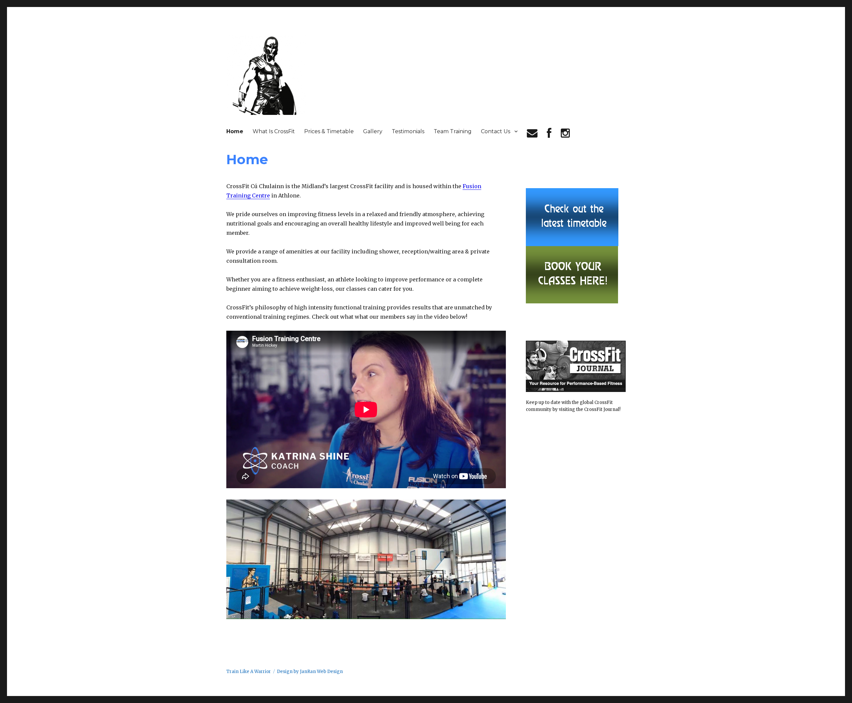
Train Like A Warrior (248, 671)
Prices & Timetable (329, 131)
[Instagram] (565, 133)
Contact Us (495, 131)
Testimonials (408, 131)
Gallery (372, 131)
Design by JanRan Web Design (310, 671)
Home (234, 131)
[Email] (532, 133)
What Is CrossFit (274, 131)
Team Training (453, 131)
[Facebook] (549, 133)
